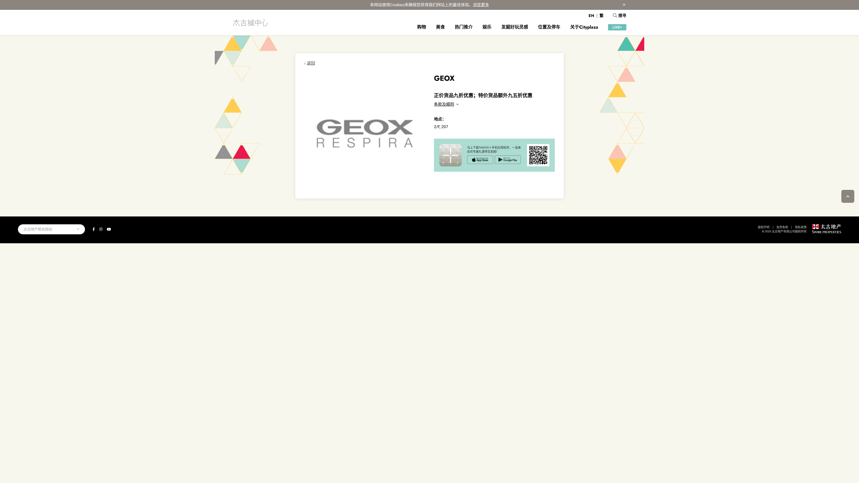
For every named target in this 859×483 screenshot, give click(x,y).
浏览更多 (481, 4)
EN (591, 16)
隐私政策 (801, 227)
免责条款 (782, 227)
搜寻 (622, 16)
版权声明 (764, 227)
